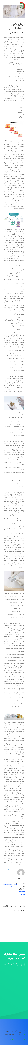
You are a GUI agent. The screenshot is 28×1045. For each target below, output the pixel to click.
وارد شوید (10, 910)
